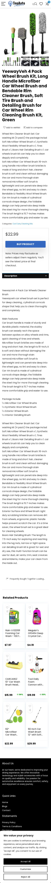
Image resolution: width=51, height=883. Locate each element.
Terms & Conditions (12, 826)
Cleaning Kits (27, 223)
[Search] (34, 4)
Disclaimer (7, 830)
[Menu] (3, 4)
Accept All (25, 861)
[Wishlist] (41, 4)
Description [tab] (10, 275)
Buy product (25, 244)
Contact (6, 810)
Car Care (17, 223)
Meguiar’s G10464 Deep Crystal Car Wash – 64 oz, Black (35, 636)
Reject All (25, 876)
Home (5, 802)
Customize (25, 869)
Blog (4, 806)
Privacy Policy (8, 822)
